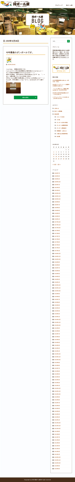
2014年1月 (57, 351)
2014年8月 (57, 331)
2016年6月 (57, 270)
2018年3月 (57, 213)
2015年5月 (57, 305)
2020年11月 (57, 196)
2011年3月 (57, 448)
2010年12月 (57, 457)
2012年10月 (57, 394)
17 (53, 156)
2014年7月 (57, 333)
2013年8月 (57, 365)
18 (56, 156)
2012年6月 (57, 405)
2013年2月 (57, 382)
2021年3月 (57, 187)
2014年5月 (57, 339)
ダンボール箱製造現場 (62, 125)
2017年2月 (57, 247)
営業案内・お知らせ (62, 130)
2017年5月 (57, 242)
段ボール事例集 (58, 111)
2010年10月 (57, 463)
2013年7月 (57, 368)
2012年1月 (57, 419)
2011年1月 (57, 454)
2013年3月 (57, 379)
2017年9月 (57, 230)
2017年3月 (57, 244)
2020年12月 (57, 193)
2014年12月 (57, 319)
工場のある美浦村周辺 (62, 133)
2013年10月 (57, 359)
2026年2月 (57, 178)
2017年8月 (57, 233)
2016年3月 (57, 276)
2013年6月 (57, 371)
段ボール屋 (69, 5)
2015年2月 (57, 313)
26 (58, 158)
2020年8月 (57, 201)
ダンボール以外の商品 (62, 122)
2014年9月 (57, 328)
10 (53, 154)
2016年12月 (57, 253)
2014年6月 (57, 336)
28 (63, 158)
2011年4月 (57, 445)
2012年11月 (57, 391)
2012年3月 (57, 414)
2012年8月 (57, 399)
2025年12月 (57, 181)
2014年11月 (57, 322)
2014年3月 (57, 345)
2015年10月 (57, 290)
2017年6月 (57, 239)
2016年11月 (57, 256)
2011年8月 (57, 434)
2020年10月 (57, 199)
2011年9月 (57, 431)
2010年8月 (57, 468)
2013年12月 (57, 354)
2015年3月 (57, 310)
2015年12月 (57, 285)
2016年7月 (57, 267)
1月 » (59, 164)
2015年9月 (57, 293)
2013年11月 (57, 356)
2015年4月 (57, 308)
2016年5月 (57, 273)
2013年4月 (57, 376)
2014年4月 (57, 342)
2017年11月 (57, 224)
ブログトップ (59, 5)
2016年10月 (57, 259)
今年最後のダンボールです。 (20, 52)
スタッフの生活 (60, 116)
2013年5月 (57, 374)
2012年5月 (57, 408)
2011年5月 (57, 442)
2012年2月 (57, 417)
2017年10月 (57, 227)
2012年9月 (57, 397)
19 (58, 156)
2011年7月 (57, 437)
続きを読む (26, 97)
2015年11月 (57, 288)
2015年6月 (57, 302)
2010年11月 (57, 460)
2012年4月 (57, 411)
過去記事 (56, 114)
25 (56, 158)
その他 (58, 119)
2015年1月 (57, 316)
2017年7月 (57, 236)
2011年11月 (57, 425)
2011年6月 (57, 440)
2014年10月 (57, 325)
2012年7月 (57, 402)
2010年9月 (57, 465)
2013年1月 (57, 385)
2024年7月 (57, 184)
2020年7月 (57, 204)
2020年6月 (57, 207)
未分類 (58, 136)
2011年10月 (57, 428)
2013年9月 (57, 362)
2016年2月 (57, 279)
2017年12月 (57, 222)
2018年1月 (57, 219)
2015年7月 (57, 299)
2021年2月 (57, 190)
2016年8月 (57, 265)
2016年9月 (57, 262)
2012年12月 (57, 388)
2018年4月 (57, 210)
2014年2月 (57, 348)
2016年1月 (57, 282)
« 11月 (54, 164)
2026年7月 (57, 173)
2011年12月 (57, 422)
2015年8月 (57, 296)
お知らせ (56, 108)
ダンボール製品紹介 (62, 128)
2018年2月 (57, 216)
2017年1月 (57, 250)
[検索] (68, 41)
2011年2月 (57, 451)
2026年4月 (57, 176)
